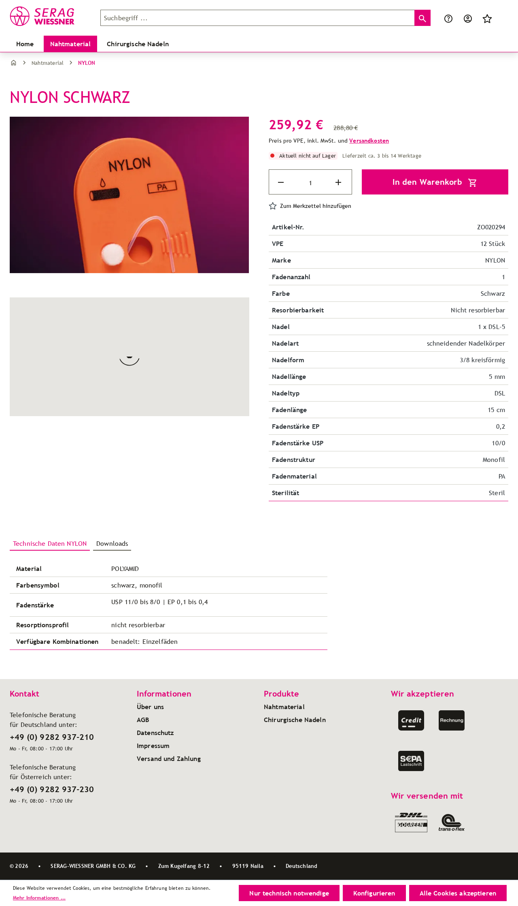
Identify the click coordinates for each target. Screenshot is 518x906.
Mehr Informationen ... (39, 897)
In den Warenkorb (429, 182)
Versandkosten (369, 140)
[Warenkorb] (502, 18)
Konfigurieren (374, 893)
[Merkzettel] (487, 18)
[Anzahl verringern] (281, 182)
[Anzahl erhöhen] (339, 182)
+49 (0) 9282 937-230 (52, 789)
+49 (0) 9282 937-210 (52, 737)
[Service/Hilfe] (448, 18)
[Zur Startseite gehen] (50, 16)
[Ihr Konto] (468, 18)
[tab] (50, 544)
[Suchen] (422, 18)
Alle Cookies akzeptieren (458, 893)
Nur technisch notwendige (289, 893)
